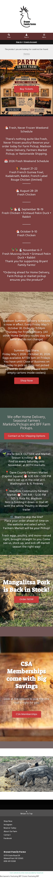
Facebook (8, 838)
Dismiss (26, 54)
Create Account (30, 42)
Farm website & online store (19, 873)
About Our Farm (10, 831)
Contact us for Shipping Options (26, 436)
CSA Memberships (26, 714)
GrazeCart (39, 873)
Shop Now (26, 381)
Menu (44, 37)
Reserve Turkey (10, 828)
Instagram (8, 824)
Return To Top (27, 813)
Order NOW (27, 599)
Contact (7, 835)
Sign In (26, 37)
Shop (9, 37)
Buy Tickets (26, 89)
